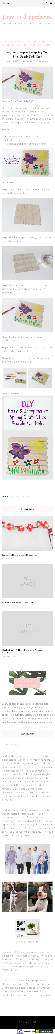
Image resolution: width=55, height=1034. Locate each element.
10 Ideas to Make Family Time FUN (17, 602)
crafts (19, 41)
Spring (27, 49)
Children (8, 41)
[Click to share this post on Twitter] (18, 496)
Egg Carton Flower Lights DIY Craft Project (21, 555)
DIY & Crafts (32, 41)
